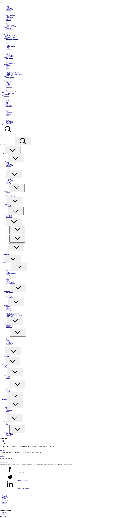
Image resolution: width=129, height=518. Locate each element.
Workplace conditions (9, 62)
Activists (5, 109)
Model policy (8, 101)
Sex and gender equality (10, 77)
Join (3, 124)
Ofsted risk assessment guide (11, 37)
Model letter (8, 103)
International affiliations (10, 25)
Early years (8, 85)
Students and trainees (9, 81)
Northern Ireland (5, 495)
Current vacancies (5, 497)
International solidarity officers (11, 26)
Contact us (8, 13)
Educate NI (8, 390)
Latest (3, 95)
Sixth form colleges (9, 343)
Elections (7, 113)
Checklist (7, 102)
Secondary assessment (10, 252)
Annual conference (9, 8)
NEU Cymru (8, 28)
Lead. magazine (8, 391)
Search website (2, 144)
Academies (8, 53)
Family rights (8, 48)
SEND (7, 68)
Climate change (8, 61)
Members (5, 30)
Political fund (8, 10)
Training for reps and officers (9, 93)
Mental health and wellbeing (10, 63)
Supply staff (8, 84)
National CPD (6, 94)
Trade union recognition (10, 55)
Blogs (5, 97)
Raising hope (8, 24)
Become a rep (8, 20)
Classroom (6, 64)
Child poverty (6, 41)
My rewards (4, 503)
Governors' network (9, 122)
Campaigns (4, 33)
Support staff (8, 86)
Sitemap (3, 514)
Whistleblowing (8, 54)
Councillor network (9, 121)
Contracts (7, 47)
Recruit (5, 421)
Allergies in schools (9, 58)
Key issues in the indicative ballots (11, 35)
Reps (5, 14)
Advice (3, 42)
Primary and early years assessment (12, 39)
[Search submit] (23, 141)
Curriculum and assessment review (11, 253)
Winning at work (9, 112)
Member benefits (9, 31)
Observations (8, 67)
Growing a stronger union (10, 15)
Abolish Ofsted (6, 36)
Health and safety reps (10, 17)
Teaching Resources (9, 75)
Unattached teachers (9, 90)
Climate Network (9, 123)
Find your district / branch (6, 508)
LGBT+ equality (9, 79)
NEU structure (8, 7)
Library (5, 98)
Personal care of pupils (10, 73)
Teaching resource (9, 100)
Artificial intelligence (9, 71)
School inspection (9, 49)
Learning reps (8, 18)
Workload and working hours (11, 46)
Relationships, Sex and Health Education (12, 72)
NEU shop (4, 498)
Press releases (6, 96)
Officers (7, 110)
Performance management (10, 276)
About (3, 4)
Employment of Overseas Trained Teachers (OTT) (14, 74)
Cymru (3, 494)
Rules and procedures (9, 9)
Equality (5, 76)
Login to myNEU (3, 136)
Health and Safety (7, 57)
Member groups (6, 80)
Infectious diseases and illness (11, 60)
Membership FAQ (9, 215)
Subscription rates (9, 32)
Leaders (7, 83)
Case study (8, 119)
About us (5, 5)
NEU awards (8, 114)
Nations (5, 27)
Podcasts (5, 367)
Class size (8, 69)
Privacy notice (4, 512)
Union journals (6, 104)
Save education (6, 34)
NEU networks (6, 120)
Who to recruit (8, 118)
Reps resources (8, 19)
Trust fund (8, 11)
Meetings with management (10, 56)
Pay (7, 44)
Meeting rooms (4, 496)
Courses (3, 92)
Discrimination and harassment (11, 50)
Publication (8, 99)
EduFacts (7, 115)
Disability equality (9, 327)
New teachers (8, 82)
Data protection (8, 51)
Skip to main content (3, 0)
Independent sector (9, 87)
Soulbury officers (9, 89)
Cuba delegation (9, 22)
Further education (9, 344)
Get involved (4, 108)
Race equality (8, 326)
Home (3, 440)
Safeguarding (8, 310)
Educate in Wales (9, 106)
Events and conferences (8, 116)
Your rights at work (7, 43)
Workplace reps (8, 16)
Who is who (8, 6)
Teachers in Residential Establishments (12, 91)
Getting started (8, 117)
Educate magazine (9, 105)
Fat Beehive (7, 516)
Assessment (6, 38)
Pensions (7, 45)
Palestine (7, 23)
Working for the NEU (9, 12)
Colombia (8, 192)
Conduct (7, 52)
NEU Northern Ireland (10, 29)
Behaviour (8, 66)
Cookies (3, 513)
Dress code (8, 70)
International (6, 191)
